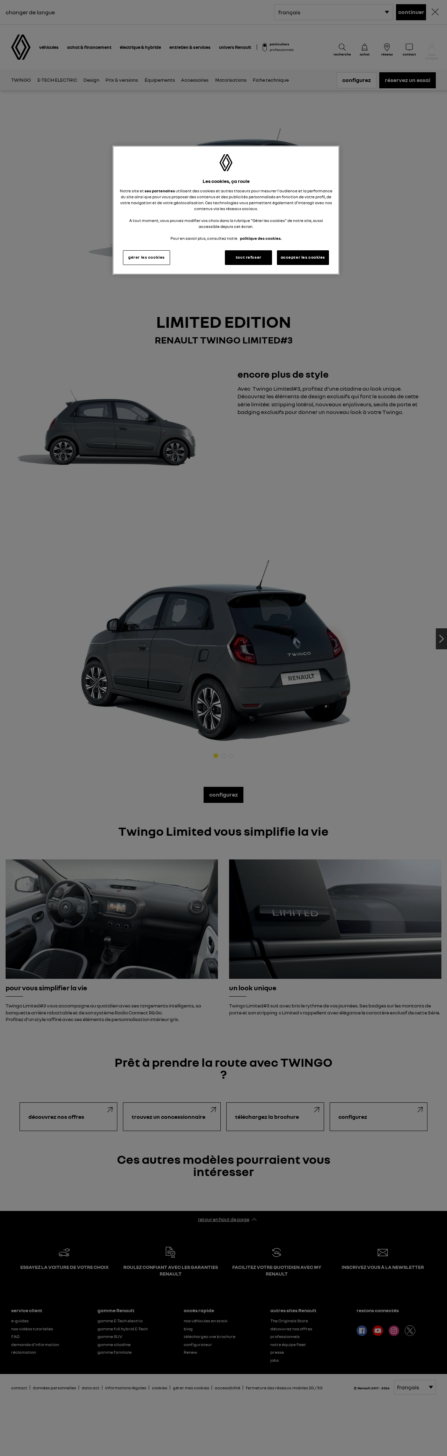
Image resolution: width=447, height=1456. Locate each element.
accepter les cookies (303, 257)
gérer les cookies (146, 257)
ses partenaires (160, 191)
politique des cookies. (261, 238)
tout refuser (249, 257)
